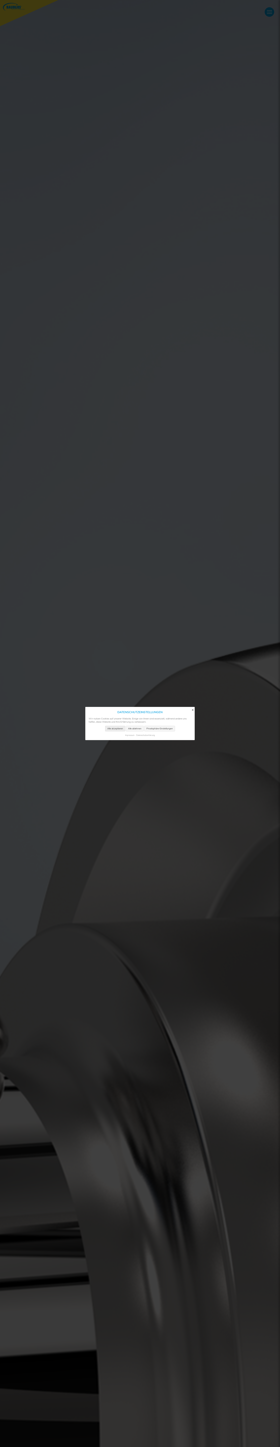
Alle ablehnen (134, 728)
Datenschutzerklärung (145, 735)
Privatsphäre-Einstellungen (159, 728)
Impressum (129, 735)
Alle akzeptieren (115, 728)
